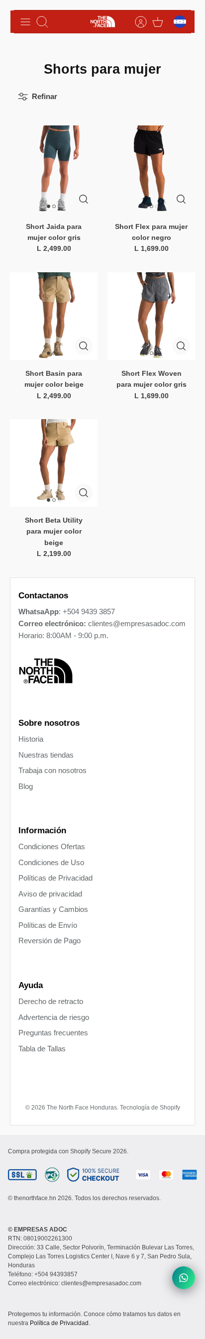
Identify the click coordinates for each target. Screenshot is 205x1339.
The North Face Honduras (82, 1107)
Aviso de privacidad (50, 894)
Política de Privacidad (59, 1323)
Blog (25, 786)
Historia (30, 739)
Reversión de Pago (49, 940)
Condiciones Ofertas (51, 846)
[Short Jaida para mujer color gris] (54, 169)
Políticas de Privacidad (55, 878)
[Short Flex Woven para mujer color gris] (151, 316)
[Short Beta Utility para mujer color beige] (54, 463)
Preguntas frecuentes (53, 1032)
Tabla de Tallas (42, 1048)
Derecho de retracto (50, 1001)
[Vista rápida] (84, 199)
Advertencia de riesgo (53, 1017)
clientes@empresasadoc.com (137, 623)
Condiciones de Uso (51, 862)
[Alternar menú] (25, 22)
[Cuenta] (136, 22)
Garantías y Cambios (53, 909)
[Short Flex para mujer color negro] (151, 169)
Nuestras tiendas (46, 755)
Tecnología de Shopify (150, 1107)
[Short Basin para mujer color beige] (54, 316)
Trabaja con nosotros (52, 770)
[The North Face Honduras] (103, 21)
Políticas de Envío (47, 925)
